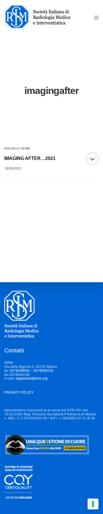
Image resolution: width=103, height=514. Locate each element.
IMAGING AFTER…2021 (30, 158)
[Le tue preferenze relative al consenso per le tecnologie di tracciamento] (93, 504)
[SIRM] (40, 17)
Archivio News (17, 148)
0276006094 (20, 370)
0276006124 (43, 370)
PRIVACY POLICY (18, 392)
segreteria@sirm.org (31, 378)
